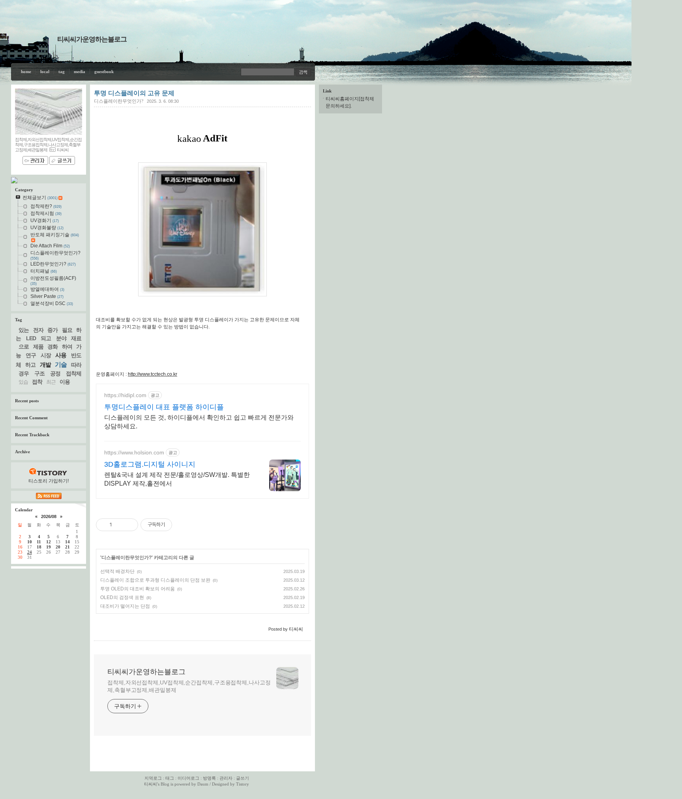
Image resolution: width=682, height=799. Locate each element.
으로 (24, 346)
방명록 (209, 778)
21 (67, 547)
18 (39, 547)
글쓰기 (242, 778)
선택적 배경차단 (117, 571)
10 (29, 541)
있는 (24, 330)
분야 (61, 338)
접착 (37, 382)
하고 (30, 365)
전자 (38, 330)
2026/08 (48, 516)
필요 (67, 330)
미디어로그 (188, 778)
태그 (169, 778)
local (44, 71)
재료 (76, 338)
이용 (65, 382)
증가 (52, 330)
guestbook (104, 71)
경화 (52, 346)
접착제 (73, 373)
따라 (76, 365)
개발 (45, 364)
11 (39, 541)
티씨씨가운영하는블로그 (92, 39)
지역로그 (153, 778)
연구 (31, 355)
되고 (46, 338)
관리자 (225, 778)
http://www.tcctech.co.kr (152, 374)
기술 (61, 364)
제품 (38, 346)
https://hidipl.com (125, 395)
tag (61, 71)
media (79, 71)
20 (58, 547)
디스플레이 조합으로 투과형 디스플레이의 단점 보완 (155, 580)
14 (67, 541)
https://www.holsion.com (134, 452)
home (26, 71)
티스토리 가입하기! (48, 481)
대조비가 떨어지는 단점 (125, 606)
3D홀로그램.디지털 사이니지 (149, 464)
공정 (55, 373)
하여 (67, 346)
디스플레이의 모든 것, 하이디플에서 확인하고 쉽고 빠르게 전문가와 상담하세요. (199, 422)
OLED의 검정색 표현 (122, 597)
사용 (60, 355)
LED (31, 338)
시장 (46, 355)
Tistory (242, 784)
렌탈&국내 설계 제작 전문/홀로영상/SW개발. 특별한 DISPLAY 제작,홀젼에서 (177, 479)
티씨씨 (150, 784)
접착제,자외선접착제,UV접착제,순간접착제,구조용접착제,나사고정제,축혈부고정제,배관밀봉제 (189, 686)
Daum (202, 784)
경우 (24, 373)
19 (48, 547)
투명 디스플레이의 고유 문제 (134, 93)
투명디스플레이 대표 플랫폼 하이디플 (164, 407)
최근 (51, 382)
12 (48, 541)
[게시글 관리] (129, 525)
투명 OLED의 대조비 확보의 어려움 (137, 589)
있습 (23, 382)
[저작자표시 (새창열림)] (175, 525)
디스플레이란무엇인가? (118, 101)
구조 (39, 373)
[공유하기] (119, 525)
